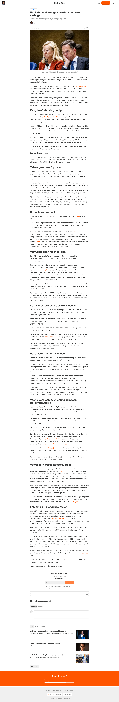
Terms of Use (67, 586)
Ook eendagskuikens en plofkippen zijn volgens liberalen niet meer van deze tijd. (51, 634)
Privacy (58, 690)
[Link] (27, 110)
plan (47, 270)
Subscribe (106, 3)
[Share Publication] (99, 3)
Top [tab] (32, 626)
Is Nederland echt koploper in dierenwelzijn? (46, 655)
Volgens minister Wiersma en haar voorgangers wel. (44, 657)
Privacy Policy (71, 588)
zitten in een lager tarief (51, 439)
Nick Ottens (37, 21)
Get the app (67, 694)
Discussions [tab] (42, 626)
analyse (61, 471)
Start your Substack (55, 694)
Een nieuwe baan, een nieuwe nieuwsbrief (45, 644)
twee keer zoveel (57, 519)
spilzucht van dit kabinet (51, 117)
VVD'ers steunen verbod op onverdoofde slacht (48, 631)
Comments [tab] (34, 606)
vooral (38, 242)
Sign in (114, 3)
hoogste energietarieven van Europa (54, 444)
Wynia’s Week (81, 86)
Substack (51, 698)
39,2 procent (49, 337)
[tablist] (37, 606)
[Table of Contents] (2, 351)
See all (33, 666)
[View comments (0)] (35, 27)
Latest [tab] (36, 626)
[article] (59, 635)
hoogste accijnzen (50, 448)
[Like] (31, 27)
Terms (62, 690)
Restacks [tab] (40, 606)
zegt (78, 216)
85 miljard (74, 502)
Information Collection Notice (59, 588)
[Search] (95, 3)
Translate (34, 9)
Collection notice (69, 690)
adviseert (75, 232)
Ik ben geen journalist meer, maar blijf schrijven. (43, 646)
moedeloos (85, 553)
